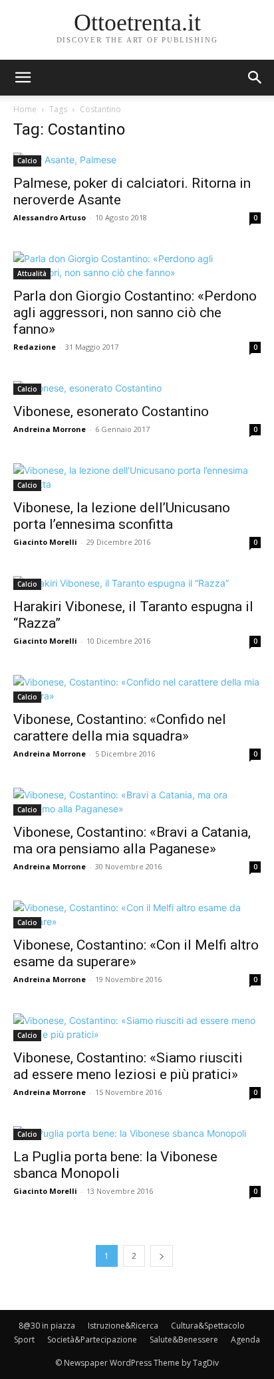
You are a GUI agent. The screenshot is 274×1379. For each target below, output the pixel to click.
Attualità (32, 273)
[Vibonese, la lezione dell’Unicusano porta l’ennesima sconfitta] (137, 477)
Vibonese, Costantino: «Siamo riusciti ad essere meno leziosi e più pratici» (128, 1066)
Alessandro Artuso (49, 217)
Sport (24, 1339)
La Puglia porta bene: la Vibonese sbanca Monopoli (115, 1165)
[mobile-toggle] (22, 78)
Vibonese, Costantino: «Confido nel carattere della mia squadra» (119, 727)
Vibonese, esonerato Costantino (111, 411)
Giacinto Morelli (45, 542)
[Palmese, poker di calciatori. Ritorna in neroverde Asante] (137, 160)
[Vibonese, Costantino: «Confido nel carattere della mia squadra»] (137, 689)
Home (25, 109)
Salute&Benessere (184, 1339)
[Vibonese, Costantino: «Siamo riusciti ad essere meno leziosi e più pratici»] (137, 1027)
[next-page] (161, 1256)
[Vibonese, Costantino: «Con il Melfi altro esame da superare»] (137, 914)
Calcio (27, 160)
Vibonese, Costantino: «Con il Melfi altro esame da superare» (136, 953)
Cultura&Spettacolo (208, 1325)
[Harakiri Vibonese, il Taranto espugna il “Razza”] (137, 583)
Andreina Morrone (49, 429)
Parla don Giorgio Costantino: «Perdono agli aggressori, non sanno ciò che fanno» (135, 312)
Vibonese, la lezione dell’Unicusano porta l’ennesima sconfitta (121, 516)
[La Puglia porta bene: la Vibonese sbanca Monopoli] (137, 1133)
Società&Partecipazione (92, 1339)
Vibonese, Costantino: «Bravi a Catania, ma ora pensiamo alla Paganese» (132, 840)
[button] (255, 78)
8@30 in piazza (47, 1325)
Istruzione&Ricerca (123, 1325)
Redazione (34, 347)
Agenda (245, 1339)
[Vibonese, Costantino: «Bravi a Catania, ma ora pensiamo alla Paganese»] (137, 802)
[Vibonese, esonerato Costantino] (137, 388)
